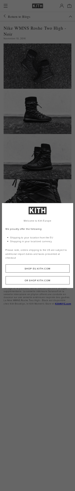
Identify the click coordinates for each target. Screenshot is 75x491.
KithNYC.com (63, 303)
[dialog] (37, 245)
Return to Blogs (19, 16)
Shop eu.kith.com (37, 268)
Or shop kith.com (37, 280)
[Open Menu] (6, 6)
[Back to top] (70, 16)
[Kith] (37, 6)
